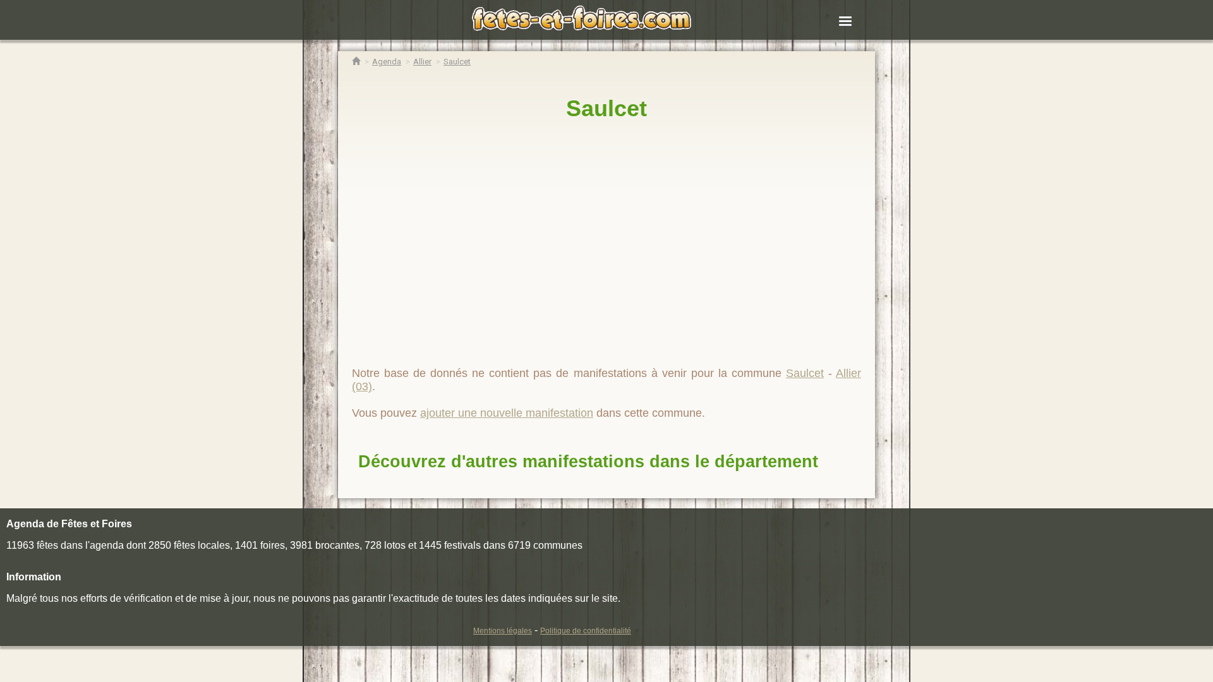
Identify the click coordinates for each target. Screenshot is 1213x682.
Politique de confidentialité (585, 630)
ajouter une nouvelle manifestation (506, 413)
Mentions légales (502, 630)
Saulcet (606, 108)
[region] (606, 238)
